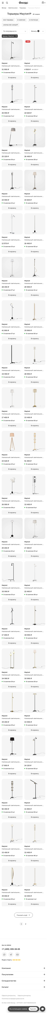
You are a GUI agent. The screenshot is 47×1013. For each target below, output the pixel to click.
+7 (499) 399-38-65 (11, 949)
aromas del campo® (10, 25)
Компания (6, 968)
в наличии (21, 20)
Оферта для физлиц (9, 995)
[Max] (4, 954)
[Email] (17, 954)
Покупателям (7, 974)
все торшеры (8, 20)
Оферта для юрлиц (24, 995)
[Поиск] (7, 3)
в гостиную (33, 20)
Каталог (5, 987)
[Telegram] (10, 954)
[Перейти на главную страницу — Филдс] (23, 3)
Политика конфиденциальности (13, 998)
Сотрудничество (9, 981)
